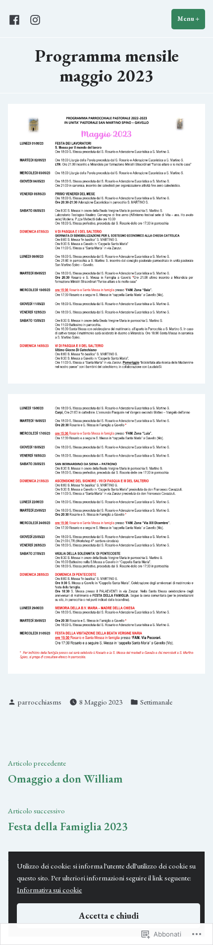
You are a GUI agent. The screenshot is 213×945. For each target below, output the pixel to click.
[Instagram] (33, 19)
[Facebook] (16, 19)
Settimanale (156, 702)
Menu (191, 18)
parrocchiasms (39, 702)
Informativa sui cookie (49, 890)
